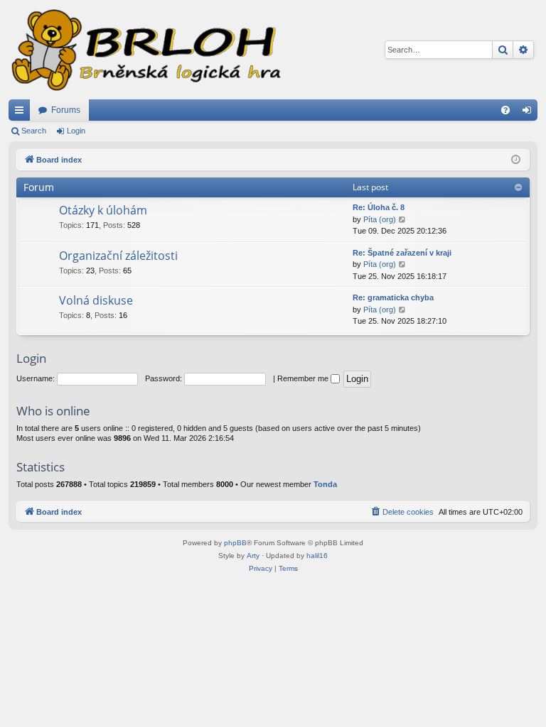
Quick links (22, 113)
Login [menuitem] (529, 113)
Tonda (325, 484)
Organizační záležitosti (118, 255)
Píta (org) (379, 219)
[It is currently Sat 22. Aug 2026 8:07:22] (515, 160)
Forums (65, 110)
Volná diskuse (96, 300)
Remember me (304, 378)
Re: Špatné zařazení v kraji (402, 252)
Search (33, 130)
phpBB (235, 543)
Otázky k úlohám (103, 210)
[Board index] (145, 49)
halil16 (317, 555)
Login (76, 130)
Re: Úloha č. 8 (379, 207)
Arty (253, 555)
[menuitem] (505, 110)
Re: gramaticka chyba (393, 297)
